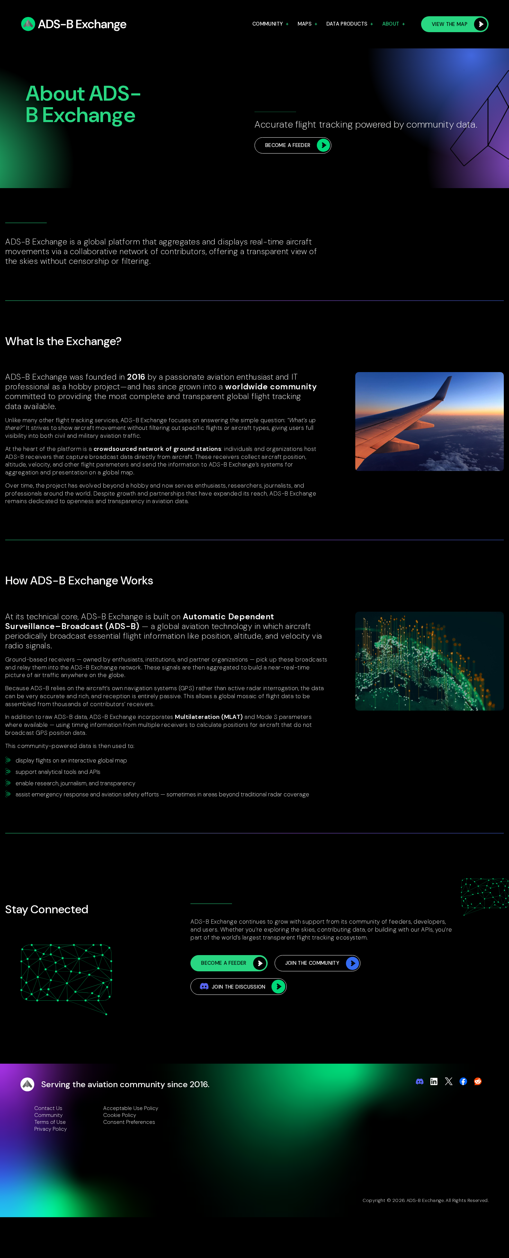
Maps (305, 24)
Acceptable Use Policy (130, 1108)
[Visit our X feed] (449, 1081)
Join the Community (312, 963)
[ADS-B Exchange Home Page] (75, 24)
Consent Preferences (129, 1122)
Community (267, 24)
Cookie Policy (119, 1115)
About (391, 24)
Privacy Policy (50, 1129)
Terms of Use (50, 1122)
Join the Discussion (239, 987)
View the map (449, 24)
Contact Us (48, 1108)
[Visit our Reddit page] (478, 1081)
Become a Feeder (287, 145)
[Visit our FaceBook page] (463, 1081)
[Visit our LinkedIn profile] (434, 1081)
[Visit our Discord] (419, 1081)
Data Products (347, 24)
